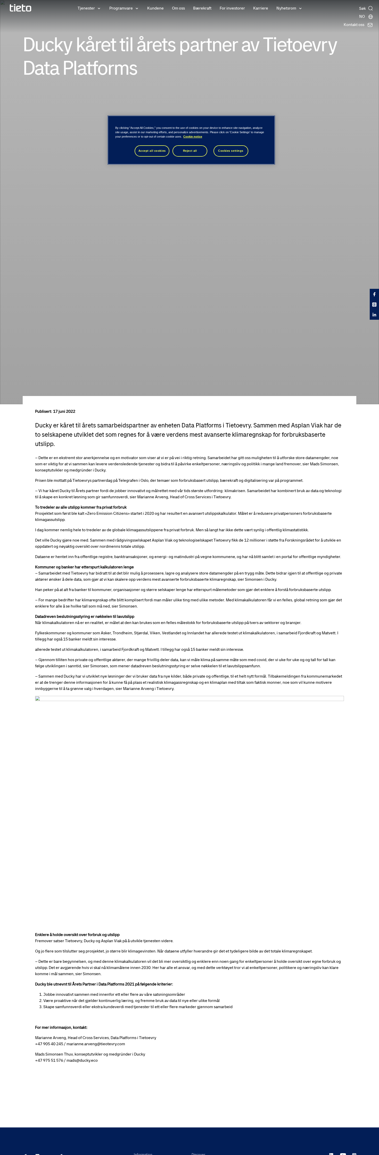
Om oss (178, 8)
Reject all (190, 150)
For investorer (232, 8)
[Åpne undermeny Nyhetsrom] (300, 8)
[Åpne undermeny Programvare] (137, 8)
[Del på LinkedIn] (374, 314)
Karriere (260, 8)
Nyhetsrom (286, 8)
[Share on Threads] (374, 304)
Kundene (155, 8)
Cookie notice (192, 136)
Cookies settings (230, 150)
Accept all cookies (152, 150)
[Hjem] (20, 8)
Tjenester (86, 8)
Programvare (121, 8)
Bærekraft (202, 8)
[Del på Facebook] (374, 294)
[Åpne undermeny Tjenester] (99, 8)
